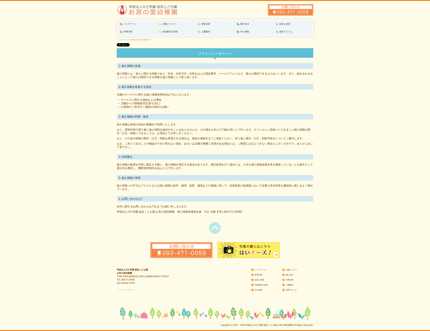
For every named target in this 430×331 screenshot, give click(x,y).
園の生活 (244, 24)
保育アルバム (285, 31)
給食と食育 (284, 24)
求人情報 (244, 31)
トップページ (130, 24)
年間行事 (127, 31)
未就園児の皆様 (170, 31)
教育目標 (205, 24)
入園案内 (205, 31)
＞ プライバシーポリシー (126, 290)
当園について (169, 24)
